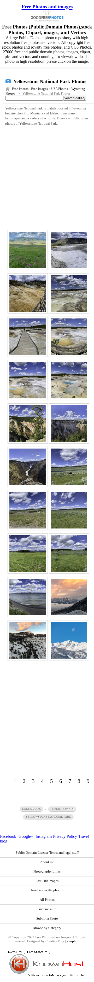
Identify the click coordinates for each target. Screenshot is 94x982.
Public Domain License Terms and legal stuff (47, 853)
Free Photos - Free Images (30, 89)
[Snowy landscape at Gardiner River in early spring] (28, 640)
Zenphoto (73, 941)
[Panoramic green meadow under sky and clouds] (69, 553)
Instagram (44, 836)
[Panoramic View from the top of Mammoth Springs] (69, 250)
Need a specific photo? (47, 890)
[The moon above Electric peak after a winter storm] (69, 640)
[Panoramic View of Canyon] (69, 423)
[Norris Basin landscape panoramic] (69, 380)
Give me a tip (47, 909)
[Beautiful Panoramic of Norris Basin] (28, 380)
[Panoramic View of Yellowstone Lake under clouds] (28, 597)
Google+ (26, 836)
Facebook (8, 836)
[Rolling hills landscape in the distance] (28, 510)
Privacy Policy (65, 836)
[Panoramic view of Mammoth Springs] (28, 293)
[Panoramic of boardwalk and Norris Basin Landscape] (69, 337)
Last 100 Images (47, 881)
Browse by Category (47, 928)
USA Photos (59, 89)
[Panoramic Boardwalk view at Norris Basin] (28, 337)
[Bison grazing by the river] (69, 467)
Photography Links (47, 871)
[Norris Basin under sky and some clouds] (69, 293)
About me (47, 862)
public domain (62, 808)
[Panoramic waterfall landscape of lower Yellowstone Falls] (28, 467)
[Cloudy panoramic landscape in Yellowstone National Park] (28, 250)
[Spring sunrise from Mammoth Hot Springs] (69, 597)
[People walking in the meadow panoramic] (28, 553)
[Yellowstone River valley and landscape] (69, 510)
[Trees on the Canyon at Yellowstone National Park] (28, 423)
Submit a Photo (47, 918)
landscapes (31, 808)
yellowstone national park (48, 816)
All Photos (47, 900)
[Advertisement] (47, 179)
